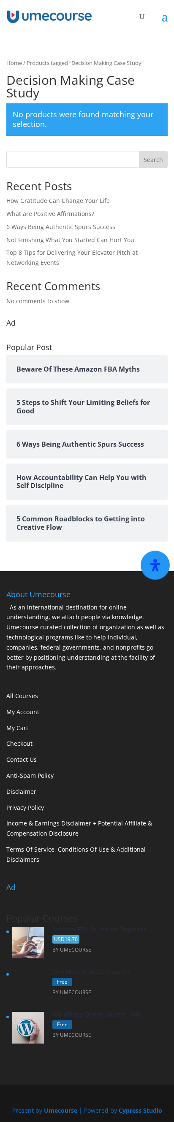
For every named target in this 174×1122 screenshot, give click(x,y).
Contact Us (21, 759)
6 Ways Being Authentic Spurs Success (60, 227)
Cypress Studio (140, 1110)
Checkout (19, 743)
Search (153, 160)
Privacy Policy (25, 808)
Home (14, 63)
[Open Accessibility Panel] (155, 565)
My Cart (17, 728)
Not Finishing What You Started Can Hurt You (70, 240)
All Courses (22, 696)
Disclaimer (21, 792)
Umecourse (60, 1110)
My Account (22, 712)
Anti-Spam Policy (30, 775)
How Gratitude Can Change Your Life (58, 201)
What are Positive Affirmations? (50, 214)
